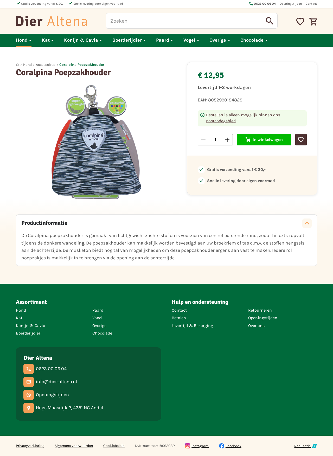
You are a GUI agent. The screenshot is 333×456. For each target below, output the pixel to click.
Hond (27, 64)
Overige (99, 325)
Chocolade (102, 333)
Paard (97, 310)
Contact (179, 310)
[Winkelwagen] (313, 21)
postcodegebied (221, 120)
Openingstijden (262, 317)
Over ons (256, 325)
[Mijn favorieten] (300, 21)
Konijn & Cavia (30, 325)
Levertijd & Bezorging (192, 325)
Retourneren (260, 310)
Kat (19, 317)
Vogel (97, 317)
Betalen (179, 317)
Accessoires (45, 64)
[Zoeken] (270, 21)
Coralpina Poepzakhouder (81, 64)
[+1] (227, 139)
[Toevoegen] (300, 139)
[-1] (203, 139)
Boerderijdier (28, 333)
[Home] (51, 21)
